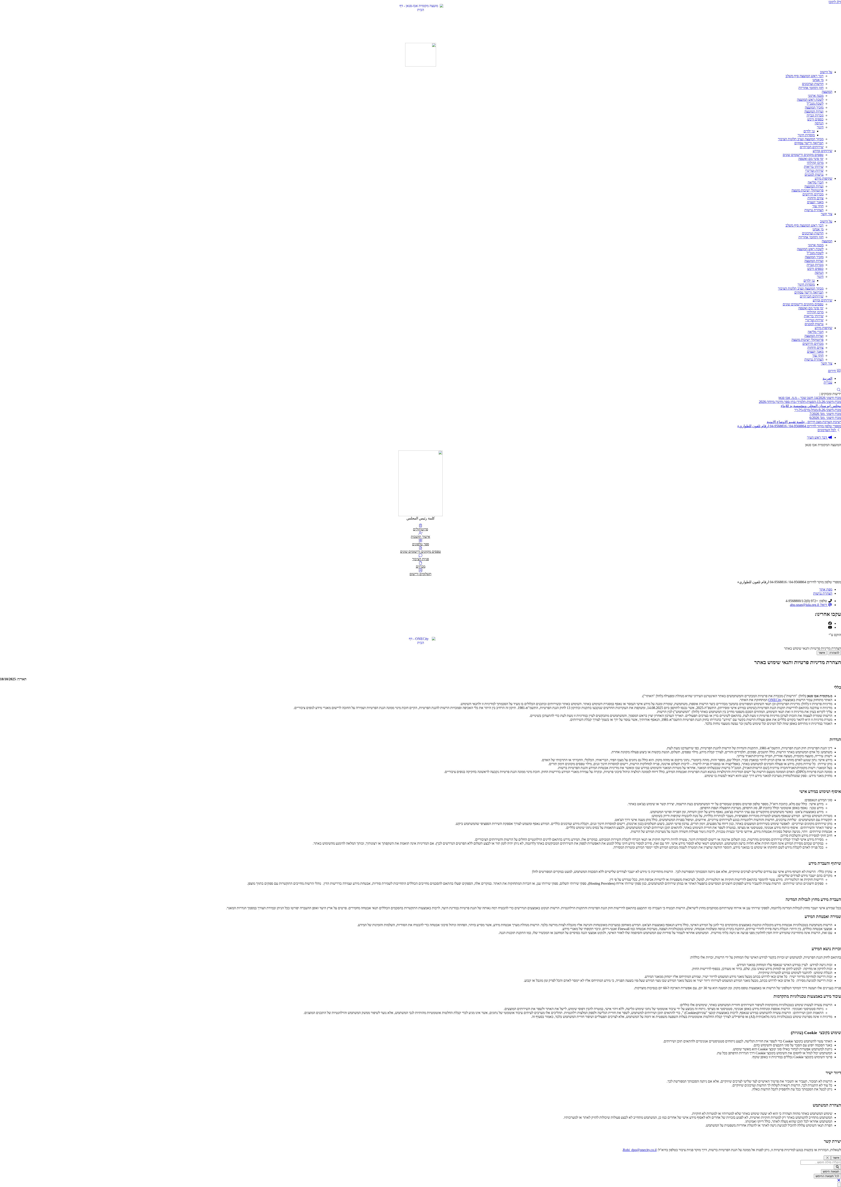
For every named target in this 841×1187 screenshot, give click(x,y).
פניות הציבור (420, 559)
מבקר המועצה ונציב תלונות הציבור (800, 139)
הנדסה (819, 123)
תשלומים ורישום (420, 574)
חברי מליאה (815, 182)
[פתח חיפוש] (839, 390)
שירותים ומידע (822, 151)
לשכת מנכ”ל (815, 103)
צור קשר (826, 214)
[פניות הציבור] (420, 555)
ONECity (775, 700)
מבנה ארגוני (815, 95)
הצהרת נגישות (813, 210)
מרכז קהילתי (815, 163)
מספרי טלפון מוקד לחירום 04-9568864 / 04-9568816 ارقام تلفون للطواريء (789, 426)
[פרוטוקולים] (420, 526)
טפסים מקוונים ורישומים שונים (803, 155)
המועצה (827, 92)
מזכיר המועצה (814, 107)
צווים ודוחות (815, 198)
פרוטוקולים (420, 529)
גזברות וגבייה (815, 115)
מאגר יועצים (815, 202)
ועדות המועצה (813, 111)
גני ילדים (809, 131)
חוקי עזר (817, 206)
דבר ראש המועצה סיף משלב (804, 76)
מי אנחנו (818, 80)
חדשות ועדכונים (812, 84)
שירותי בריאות (813, 166)
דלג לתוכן (835, 2)
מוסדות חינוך (806, 135)
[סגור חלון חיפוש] (839, 1180)
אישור (821, 652)
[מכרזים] (420, 563)
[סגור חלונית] (827, 1157)
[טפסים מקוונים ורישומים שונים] (420, 548)
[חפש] (837, 1167)
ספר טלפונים (420, 544)
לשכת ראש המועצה (810, 99)
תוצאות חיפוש (831, 1171)
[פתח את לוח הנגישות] (839, 1184)
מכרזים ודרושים (812, 194)
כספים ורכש (815, 119)
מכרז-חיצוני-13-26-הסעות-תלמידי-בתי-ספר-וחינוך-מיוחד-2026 (800, 402)
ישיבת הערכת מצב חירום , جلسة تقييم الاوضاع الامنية (804, 422)
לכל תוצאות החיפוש (827, 1176)
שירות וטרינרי (814, 170)
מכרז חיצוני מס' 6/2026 (825, 418)
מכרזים (420, 566)
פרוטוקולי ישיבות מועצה (807, 190)
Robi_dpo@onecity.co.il (640, 1150)
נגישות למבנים (814, 174)
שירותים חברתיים (811, 147)
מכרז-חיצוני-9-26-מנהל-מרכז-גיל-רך (817, 410)
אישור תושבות (420, 537)
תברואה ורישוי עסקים (808, 143)
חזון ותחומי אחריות (811, 88)
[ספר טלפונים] (420, 540)
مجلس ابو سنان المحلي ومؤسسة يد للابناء (811, 406)
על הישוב (826, 72)
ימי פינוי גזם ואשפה (810, 159)
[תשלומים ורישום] (420, 570)
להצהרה (834, 652)
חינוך (820, 127)
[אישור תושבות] (420, 533)
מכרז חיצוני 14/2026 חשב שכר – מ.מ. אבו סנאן (809, 398)
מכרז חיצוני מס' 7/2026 (825, 414)
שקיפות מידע (823, 178)
